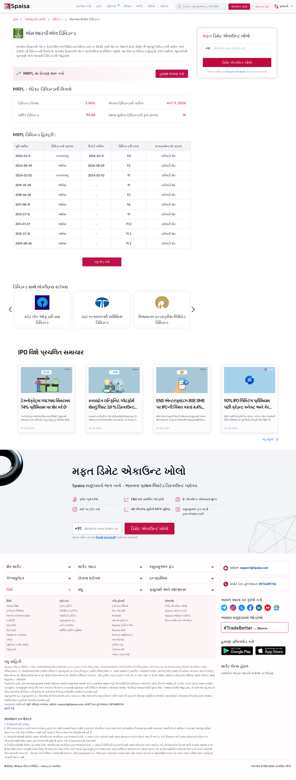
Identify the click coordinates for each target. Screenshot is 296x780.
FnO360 (116, 615)
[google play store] (237, 651)
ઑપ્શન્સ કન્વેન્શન (17, 634)
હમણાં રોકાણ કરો (172, 74)
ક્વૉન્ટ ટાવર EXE (121, 654)
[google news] (276, 607)
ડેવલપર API (118, 649)
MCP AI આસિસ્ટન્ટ (122, 634)
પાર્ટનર (164, 6)
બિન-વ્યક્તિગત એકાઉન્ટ (178, 620)
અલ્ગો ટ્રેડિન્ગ (120, 620)
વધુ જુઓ (268, 439)
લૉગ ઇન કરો (261, 6)
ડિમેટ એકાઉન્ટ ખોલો (237, 62)
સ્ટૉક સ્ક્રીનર (66, 625)
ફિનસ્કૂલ (11, 630)
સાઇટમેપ (11, 625)
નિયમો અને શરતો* (106, 537)
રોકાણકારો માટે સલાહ (18, 724)
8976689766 (267, 584)
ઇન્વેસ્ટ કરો (84, 6)
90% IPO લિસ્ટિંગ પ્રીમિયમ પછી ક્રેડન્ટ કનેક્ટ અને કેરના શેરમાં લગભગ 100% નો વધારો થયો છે (248, 404)
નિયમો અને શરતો (235, 71)
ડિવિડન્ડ (57, 19)
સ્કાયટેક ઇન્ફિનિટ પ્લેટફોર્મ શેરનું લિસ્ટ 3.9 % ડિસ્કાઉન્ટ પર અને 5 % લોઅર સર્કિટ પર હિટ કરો (112, 404)
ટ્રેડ (98, 6)
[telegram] (224, 607)
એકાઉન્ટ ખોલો (239, 6)
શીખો (151, 6)
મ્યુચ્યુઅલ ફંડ (67, 620)
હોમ (15, 19)
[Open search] (179, 7)
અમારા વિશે (12, 605)
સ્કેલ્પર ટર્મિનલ (120, 605)
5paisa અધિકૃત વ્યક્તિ (177, 615)
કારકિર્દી (11, 620)
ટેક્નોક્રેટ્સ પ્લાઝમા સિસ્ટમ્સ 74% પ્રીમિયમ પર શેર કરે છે (45, 404)
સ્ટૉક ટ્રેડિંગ (65, 605)
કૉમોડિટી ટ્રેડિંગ (67, 615)
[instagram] (233, 607)
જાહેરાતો (11, 649)
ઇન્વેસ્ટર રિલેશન (15, 610)
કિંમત (127, 6)
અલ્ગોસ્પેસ (118, 639)
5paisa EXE (118, 630)
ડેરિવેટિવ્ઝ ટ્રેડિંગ (68, 610)
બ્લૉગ (10, 639)
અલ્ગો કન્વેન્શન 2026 (18, 615)
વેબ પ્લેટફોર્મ (118, 610)
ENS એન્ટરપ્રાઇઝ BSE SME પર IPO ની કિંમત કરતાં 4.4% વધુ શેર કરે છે (180, 404)
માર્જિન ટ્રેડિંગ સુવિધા (70, 630)
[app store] (270, 651)
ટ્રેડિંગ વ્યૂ (117, 644)
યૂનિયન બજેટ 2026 (17, 644)
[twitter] (241, 607)
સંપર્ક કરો (9, 708)
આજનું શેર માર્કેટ (35, 19)
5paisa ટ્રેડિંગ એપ (122, 625)
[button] (282, 6)
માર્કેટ (139, 6)
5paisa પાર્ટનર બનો (175, 610)
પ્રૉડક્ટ (112, 6)
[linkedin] (259, 607)
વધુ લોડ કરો (101, 262)
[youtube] (267, 607)
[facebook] (250, 607)
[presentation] (10, 309)
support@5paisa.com (254, 568)
